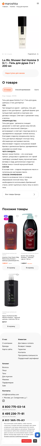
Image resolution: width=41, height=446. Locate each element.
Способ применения (22, 90)
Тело (4, 373)
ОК (35, 441)
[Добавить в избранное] (17, 216)
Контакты (22, 352)
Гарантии (22, 349)
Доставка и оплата (25, 343)
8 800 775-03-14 (13, 406)
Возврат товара (24, 346)
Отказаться (27, 441)
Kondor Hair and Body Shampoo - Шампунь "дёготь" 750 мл (27, 257)
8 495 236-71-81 (13, 413)
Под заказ (29, 263)
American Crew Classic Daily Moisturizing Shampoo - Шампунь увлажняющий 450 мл (10, 258)
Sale (4, 386)
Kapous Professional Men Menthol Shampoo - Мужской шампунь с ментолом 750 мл (11, 317)
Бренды (5, 346)
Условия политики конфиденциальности (16, 436)
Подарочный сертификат (28, 358)
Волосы (5, 367)
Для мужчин (7, 376)
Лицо (4, 370)
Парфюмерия (7, 383)
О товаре (7, 90)
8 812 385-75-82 (13, 420)
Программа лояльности (28, 355)
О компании (7, 343)
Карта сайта (7, 349)
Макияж (5, 380)
